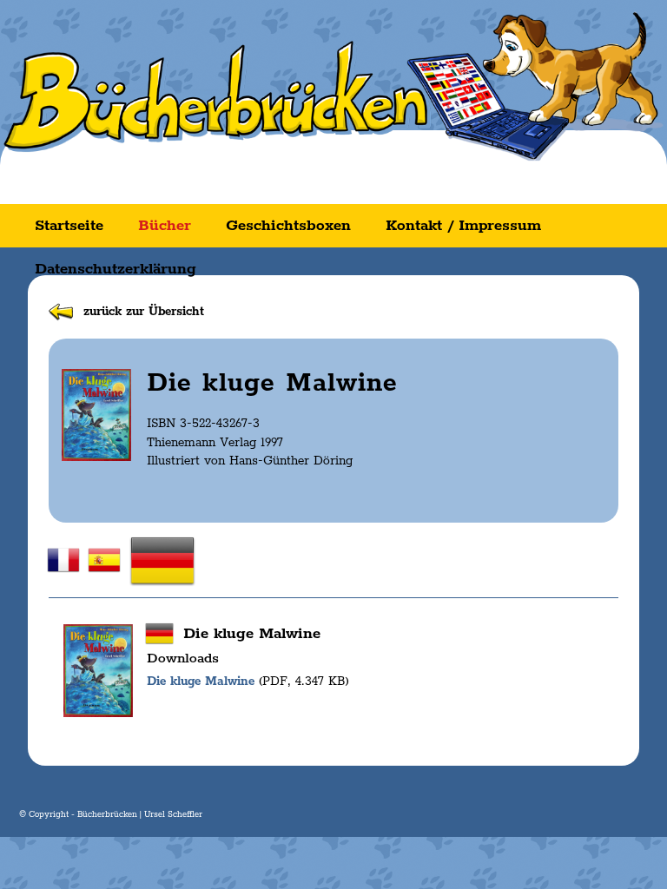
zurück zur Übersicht (143, 311)
